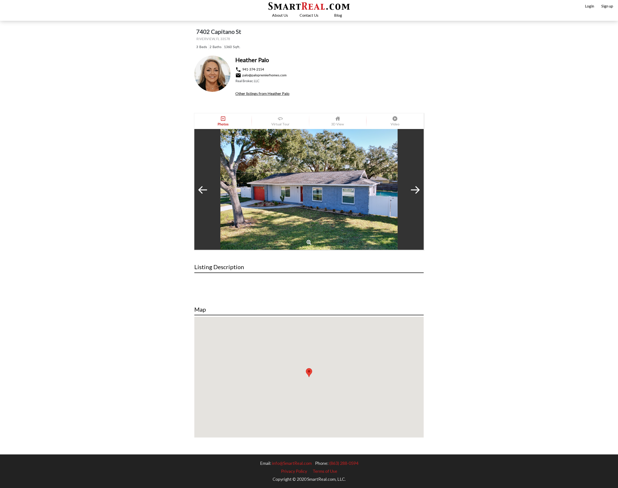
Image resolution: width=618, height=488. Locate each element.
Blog (338, 15)
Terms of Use (325, 471)
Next (412, 189)
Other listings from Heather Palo (262, 93)
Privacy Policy (294, 471)
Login (589, 6)
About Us (280, 15)
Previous (206, 189)
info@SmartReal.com (292, 463)
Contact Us (309, 15)
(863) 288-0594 (343, 463)
